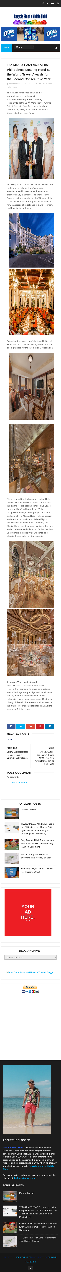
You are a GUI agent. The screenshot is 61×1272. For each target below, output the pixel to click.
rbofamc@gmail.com (24, 1178)
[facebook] (43, 3)
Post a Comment (19, 782)
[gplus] (52, 3)
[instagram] (58, 3)
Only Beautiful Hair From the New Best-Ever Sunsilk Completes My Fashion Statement (37, 843)
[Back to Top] (30, 1268)
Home (7, 48)
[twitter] (47, 3)
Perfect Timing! (28, 809)
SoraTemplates (23, 1257)
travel (15, 87)
